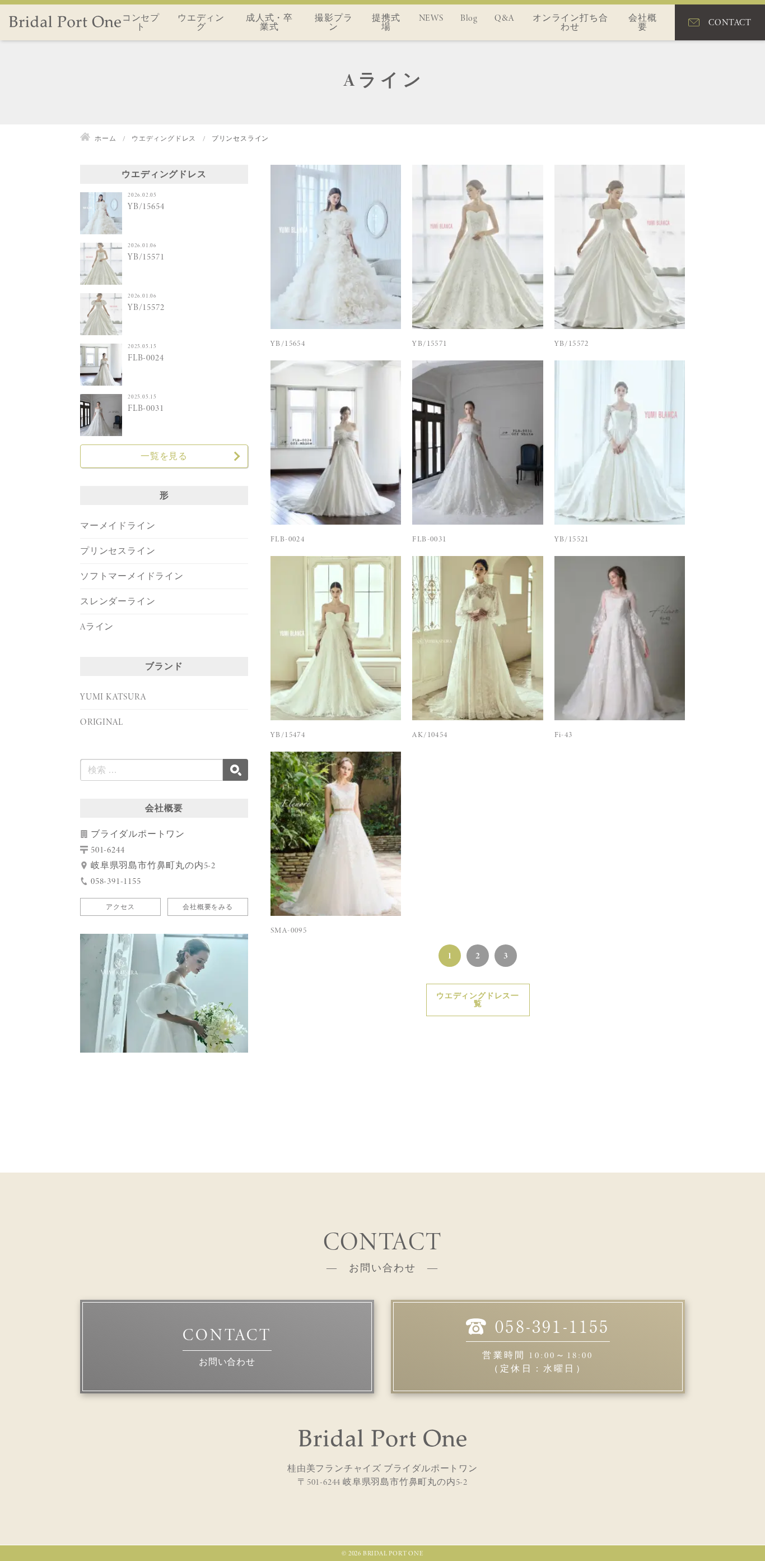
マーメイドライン (117, 525)
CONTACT (730, 22)
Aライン (97, 626)
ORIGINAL (101, 722)
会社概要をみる (208, 906)
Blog (469, 18)
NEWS (431, 18)
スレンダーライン (117, 601)
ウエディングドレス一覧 (477, 999)
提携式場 (386, 22)
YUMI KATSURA (113, 696)
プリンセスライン (117, 551)
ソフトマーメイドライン (132, 576)
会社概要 (642, 22)
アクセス (120, 906)
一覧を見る (164, 456)
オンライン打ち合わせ (570, 22)
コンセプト (141, 22)
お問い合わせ (227, 1362)
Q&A (504, 18)
